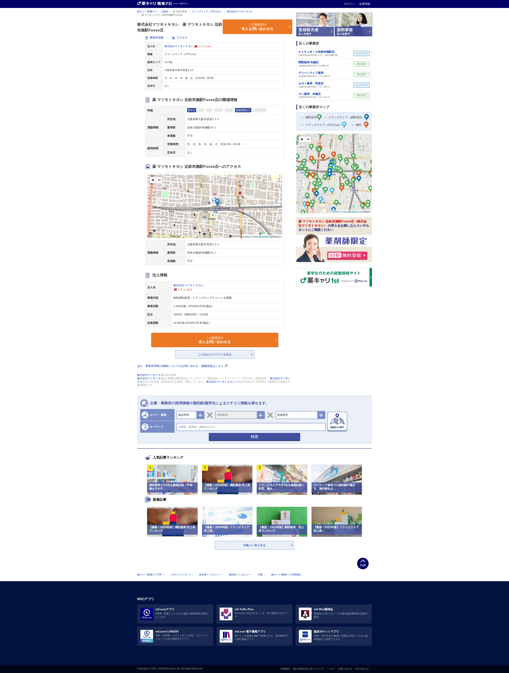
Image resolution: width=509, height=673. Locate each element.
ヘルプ (331, 668)
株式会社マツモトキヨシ (240, 11)
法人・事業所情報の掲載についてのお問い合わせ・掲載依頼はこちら (180, 366)
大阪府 (164, 11)
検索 (254, 436)
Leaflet (246, 236)
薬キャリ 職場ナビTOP (149, 574)
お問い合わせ (345, 668)
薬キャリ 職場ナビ (147, 11)
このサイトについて (180, 574)
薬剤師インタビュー (239, 574)
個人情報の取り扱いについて (308, 668)
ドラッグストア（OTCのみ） (207, 11)
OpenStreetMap (261, 236)
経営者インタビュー (210, 574)
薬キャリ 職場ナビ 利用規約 (286, 574)
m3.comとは (362, 668)
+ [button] (153, 179)
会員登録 (364, 3)
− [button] (159, 179)
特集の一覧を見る (254, 545)
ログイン (350, 3)
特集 (260, 574)
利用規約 (285, 668)
